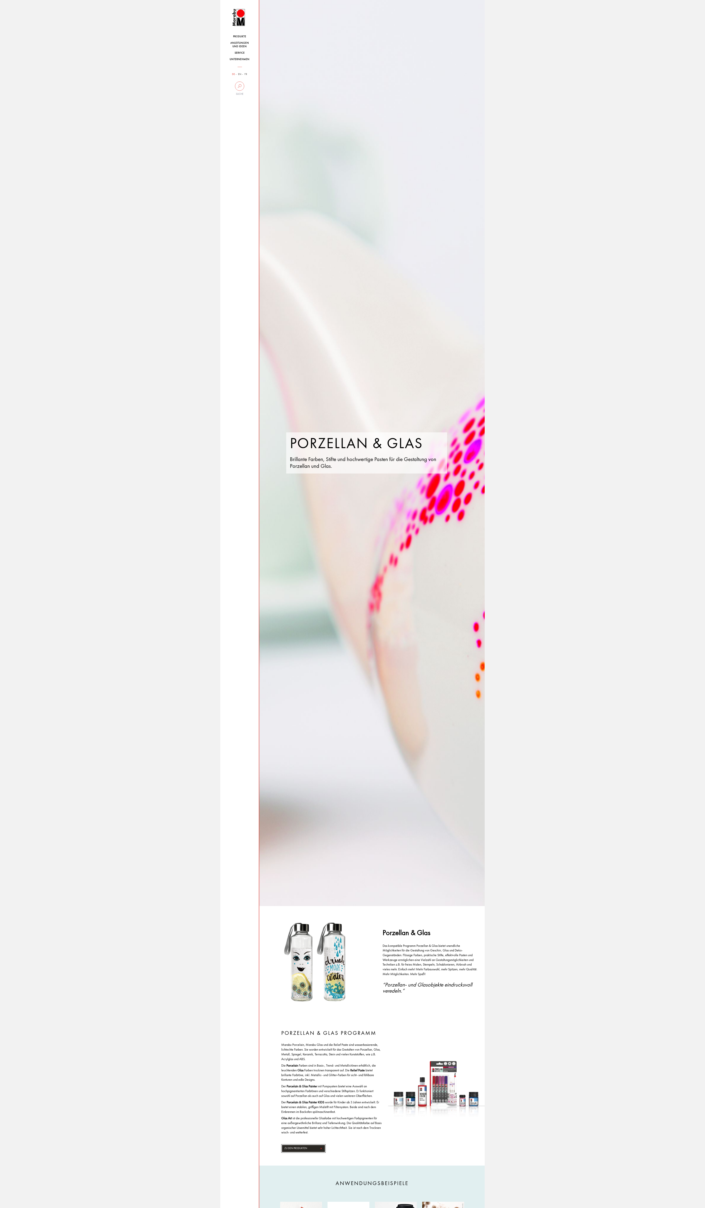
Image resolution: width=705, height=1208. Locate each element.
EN (239, 74)
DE (233, 74)
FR (246, 74)
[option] (372, 453)
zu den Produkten (295, 1148)
